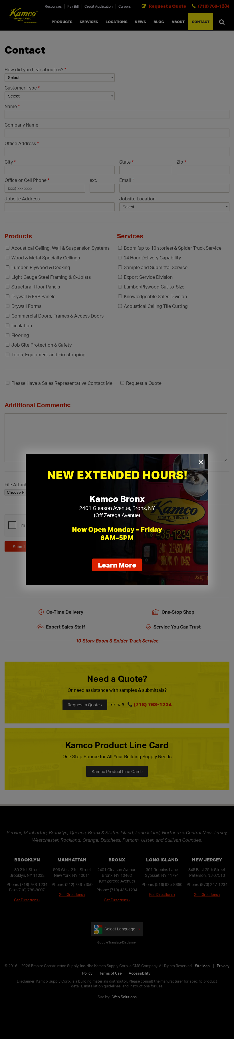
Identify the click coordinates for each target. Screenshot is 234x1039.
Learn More (120, 565)
